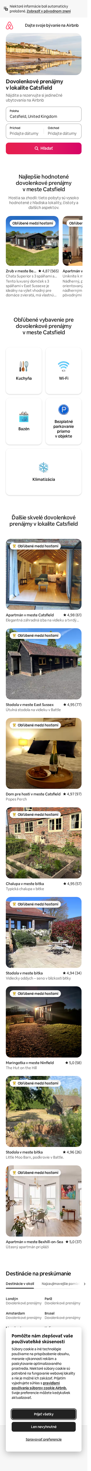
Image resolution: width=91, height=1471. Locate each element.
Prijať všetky (44, 1414)
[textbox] (25, 133)
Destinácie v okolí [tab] (20, 1284)
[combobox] (44, 116)
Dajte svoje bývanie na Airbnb (52, 25)
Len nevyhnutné (44, 1427)
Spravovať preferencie (44, 1439)
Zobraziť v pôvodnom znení (49, 11)
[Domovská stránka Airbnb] (9, 25)
